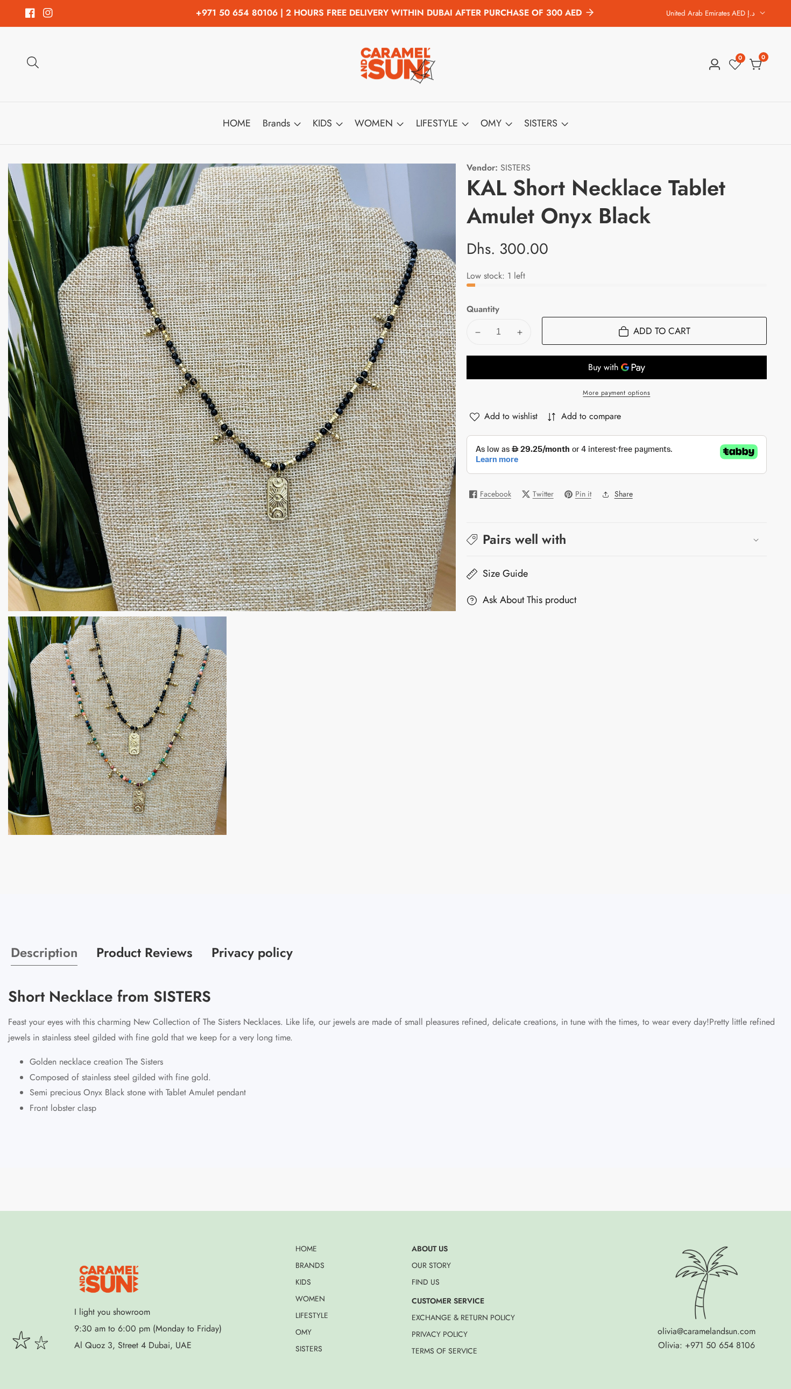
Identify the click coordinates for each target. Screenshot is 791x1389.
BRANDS (309, 1265)
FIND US (426, 1282)
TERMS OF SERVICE (444, 1350)
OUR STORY (431, 1265)
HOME (237, 123)
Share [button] (624, 493)
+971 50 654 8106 (720, 1345)
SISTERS (540, 123)
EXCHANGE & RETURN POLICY (463, 1317)
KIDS (322, 123)
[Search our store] (33, 64)
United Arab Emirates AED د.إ (711, 13)
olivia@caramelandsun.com (706, 1331)
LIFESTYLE (437, 123)
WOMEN (374, 123)
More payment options (616, 393)
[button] (617, 539)
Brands (276, 123)
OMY (491, 123)
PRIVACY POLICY (440, 1334)
